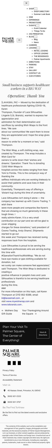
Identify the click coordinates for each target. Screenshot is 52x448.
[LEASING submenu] (38, 48)
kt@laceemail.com (11, 298)
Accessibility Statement (12, 380)
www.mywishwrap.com (18, 301)
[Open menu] (19, 40)
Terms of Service (10, 375)
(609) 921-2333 (14, 396)
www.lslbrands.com (12, 304)
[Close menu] (26, 3)
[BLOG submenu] (35, 36)
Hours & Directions (43, 333)
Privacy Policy (8, 370)
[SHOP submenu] (35, 8)
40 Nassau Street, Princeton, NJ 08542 (24, 390)
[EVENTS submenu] (37, 25)
